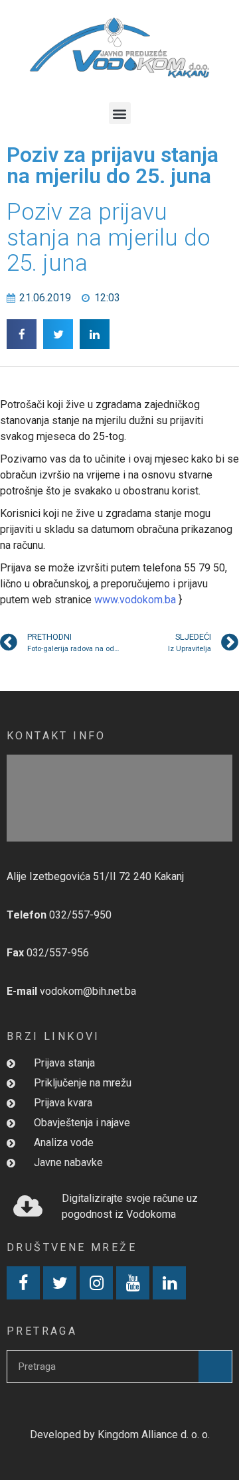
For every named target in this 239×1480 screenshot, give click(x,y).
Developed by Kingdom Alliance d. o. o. (120, 1434)
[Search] (215, 1366)
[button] (120, 113)
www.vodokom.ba (135, 599)
